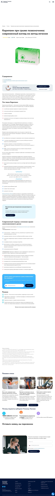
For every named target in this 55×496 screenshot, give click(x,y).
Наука (16, 492)
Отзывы (29, 485)
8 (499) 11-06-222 (44, 484)
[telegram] (3, 486)
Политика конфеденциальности (6, 490)
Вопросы (29, 488)
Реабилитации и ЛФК (31, 481)
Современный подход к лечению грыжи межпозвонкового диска (15, 80)
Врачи (16, 490)
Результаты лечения (18, 488)
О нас (29, 486)
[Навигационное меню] (53, 1)
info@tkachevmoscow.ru (45, 488)
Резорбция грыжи (18, 483)
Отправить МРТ (17, 486)
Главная (3, 26)
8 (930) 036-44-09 (44, 486)
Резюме (4, 81)
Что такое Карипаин (7, 79)
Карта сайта (4, 489)
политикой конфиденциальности (39, 448)
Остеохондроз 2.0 (18, 485)
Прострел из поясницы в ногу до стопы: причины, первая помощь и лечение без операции (27, 393)
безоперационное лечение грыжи (23, 226)
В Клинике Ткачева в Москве (7, 193)
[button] (49, 1)
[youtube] (4, 486)
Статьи (8, 26)
